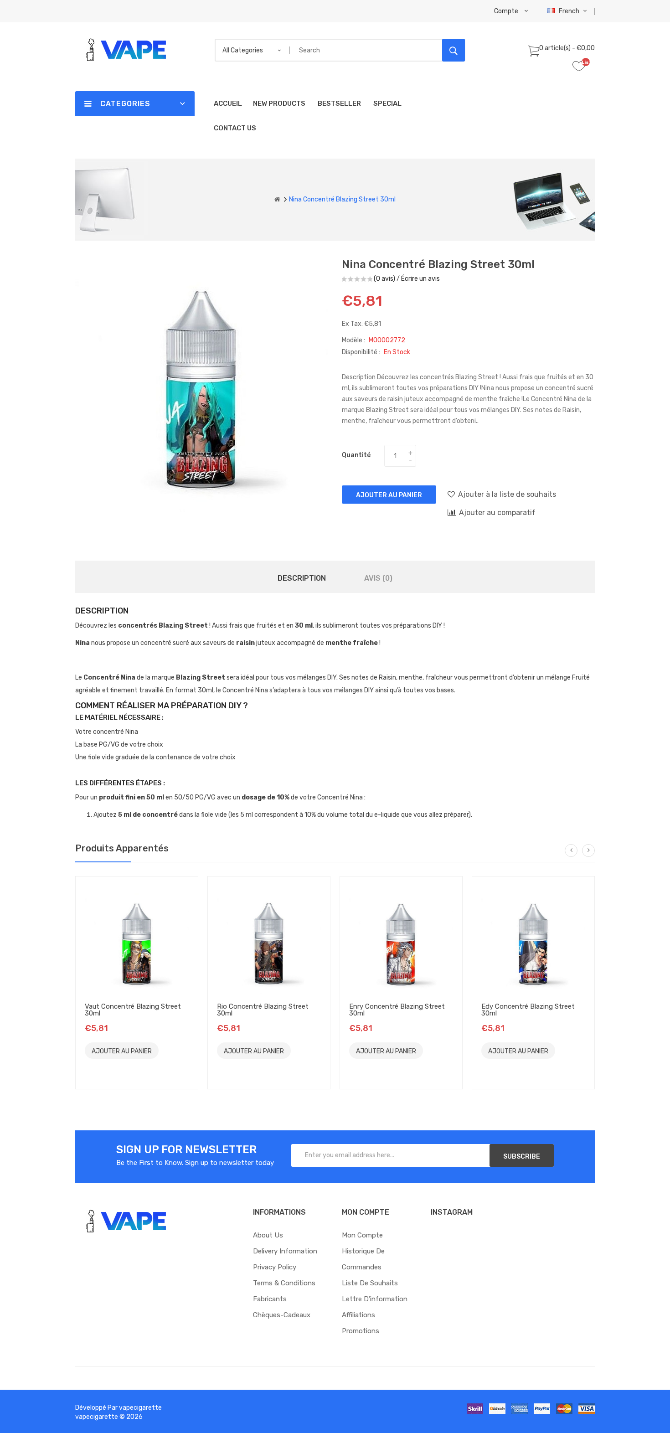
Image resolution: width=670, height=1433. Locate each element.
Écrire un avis (420, 279)
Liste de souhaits (370, 1283)
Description (302, 578)
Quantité (356, 455)
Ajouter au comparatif (497, 512)
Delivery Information (285, 1251)
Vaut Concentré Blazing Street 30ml (133, 1009)
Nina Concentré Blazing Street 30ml (342, 199)
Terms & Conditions (284, 1283)
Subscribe (521, 1156)
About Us (268, 1235)
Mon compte (362, 1235)
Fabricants (270, 1299)
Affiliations (358, 1315)
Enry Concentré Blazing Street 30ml (397, 1009)
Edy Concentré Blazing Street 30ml (528, 1009)
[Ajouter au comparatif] (96, 1067)
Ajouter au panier (389, 495)
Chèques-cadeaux (281, 1315)
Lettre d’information (374, 1299)
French (570, 11)
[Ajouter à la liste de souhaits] (171, 1050)
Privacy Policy (274, 1267)
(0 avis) (384, 279)
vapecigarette (140, 1408)
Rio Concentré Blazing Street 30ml (263, 1009)
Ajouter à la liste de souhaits (507, 494)
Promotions (360, 1331)
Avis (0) (378, 578)
